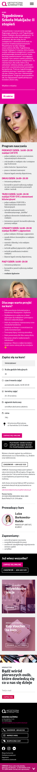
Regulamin (5, 757)
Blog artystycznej (7, 753)
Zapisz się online (12, 435)
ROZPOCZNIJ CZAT (14, 741)
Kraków (8, 96)
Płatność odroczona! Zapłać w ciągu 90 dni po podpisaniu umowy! (21, 445)
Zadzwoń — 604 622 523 (15, 464)
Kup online (22, 645)
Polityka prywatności (9, 755)
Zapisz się (8, 697)
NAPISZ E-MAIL (12, 735)
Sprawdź (10, 607)
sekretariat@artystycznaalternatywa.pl (16, 490)
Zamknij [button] (33, 769)
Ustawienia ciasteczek (9, 759)
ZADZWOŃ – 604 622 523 (16, 730)
